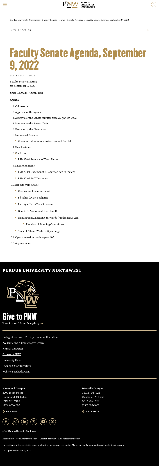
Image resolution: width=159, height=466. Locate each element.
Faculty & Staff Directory (16, 366)
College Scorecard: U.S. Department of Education (30, 337)
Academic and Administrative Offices (23, 343)
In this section (20, 30)
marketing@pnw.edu (114, 445)
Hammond (13, 411)
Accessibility (8, 438)
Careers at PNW (11, 354)
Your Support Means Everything (20, 323)
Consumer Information (26, 438)
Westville (93, 411)
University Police (12, 360)
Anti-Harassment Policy (69, 438)
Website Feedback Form (16, 371)
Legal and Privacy (48, 438)
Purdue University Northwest (42, 270)
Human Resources (12, 348)
